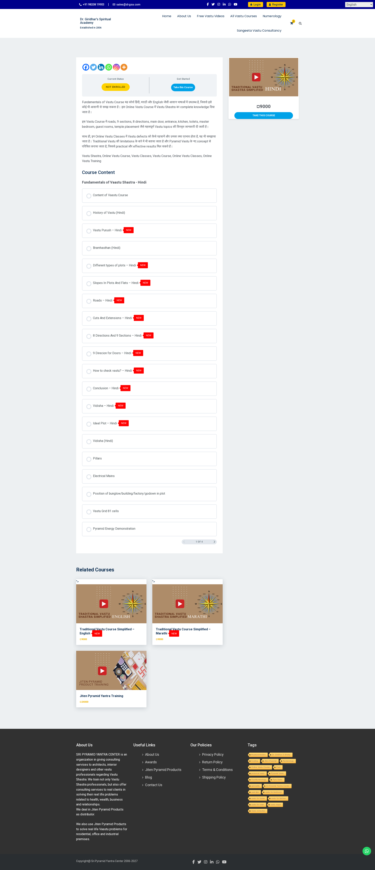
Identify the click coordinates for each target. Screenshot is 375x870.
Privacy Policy (213, 754)
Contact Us (153, 785)
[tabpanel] (149, 132)
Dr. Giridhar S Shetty (281, 755)
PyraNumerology (258, 780)
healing (254, 761)
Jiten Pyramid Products (163, 770)
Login (257, 4)
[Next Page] (214, 542)
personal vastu (258, 773)
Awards (151, 762)
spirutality (255, 786)
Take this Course (183, 87)
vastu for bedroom (273, 792)
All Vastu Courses (243, 16)
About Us (184, 16)
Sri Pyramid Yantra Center (277, 786)
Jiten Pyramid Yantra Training (101, 696)
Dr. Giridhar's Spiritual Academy (95, 21)
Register (277, 4)
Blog (148, 777)
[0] (291, 23)
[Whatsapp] (108, 67)
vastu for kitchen (278, 798)
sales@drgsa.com (128, 4)
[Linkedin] (101, 67)
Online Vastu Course (260, 767)
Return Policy (212, 762)
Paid (278, 767)
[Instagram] (116, 67)
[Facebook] (85, 67)
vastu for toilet (257, 804)
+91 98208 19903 (93, 4)
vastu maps (276, 804)
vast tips (255, 792)
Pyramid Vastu (277, 773)
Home (166, 16)
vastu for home (258, 798)
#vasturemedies (258, 755)
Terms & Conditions (217, 770)
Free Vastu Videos (210, 16)
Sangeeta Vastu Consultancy (259, 30)
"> (77, 582)
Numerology (272, 16)
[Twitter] (93, 67)
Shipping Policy (214, 777)
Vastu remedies (258, 811)
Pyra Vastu (277, 780)
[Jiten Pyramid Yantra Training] (111, 670)
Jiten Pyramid (270, 761)
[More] (124, 67)
